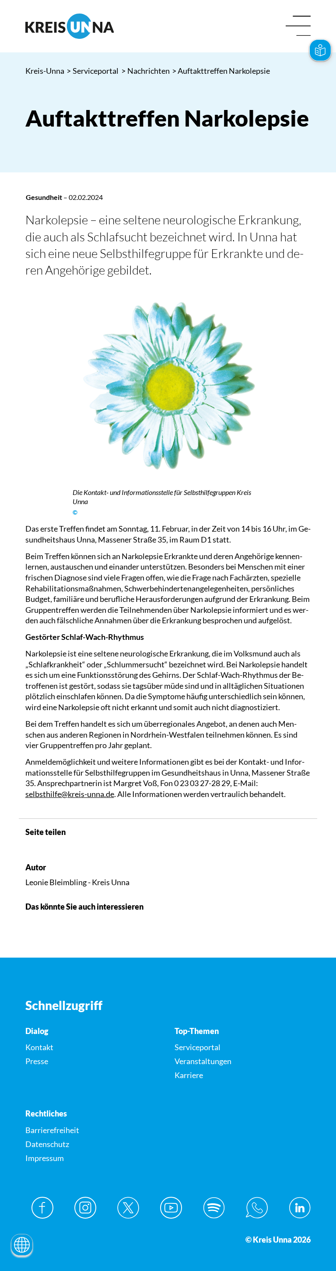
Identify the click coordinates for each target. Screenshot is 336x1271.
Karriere (189, 1075)
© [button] (75, 512)
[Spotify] (214, 1208)
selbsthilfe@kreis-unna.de (69, 794)
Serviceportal (92, 71)
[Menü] (298, 26)
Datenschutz (47, 1144)
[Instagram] (85, 1208)
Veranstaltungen (203, 1061)
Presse (36, 1061)
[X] (128, 1208)
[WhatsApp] (257, 1208)
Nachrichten (145, 71)
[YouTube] (171, 1208)
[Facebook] (42, 1208)
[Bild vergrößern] (168, 391)
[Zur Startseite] (93, 26)
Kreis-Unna (44, 71)
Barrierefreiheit (52, 1130)
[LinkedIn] (300, 1208)
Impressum (44, 1158)
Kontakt (39, 1047)
